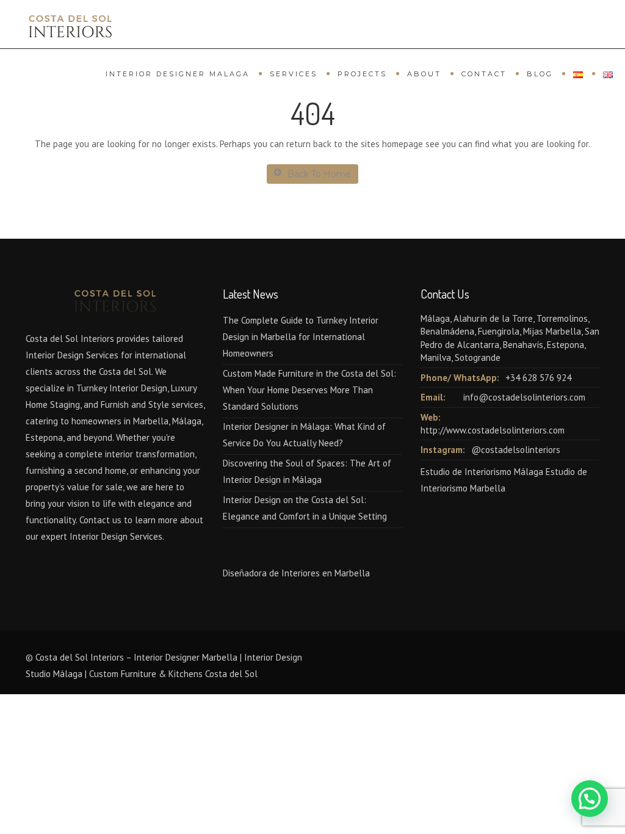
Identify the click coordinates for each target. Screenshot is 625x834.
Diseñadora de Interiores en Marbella (296, 573)
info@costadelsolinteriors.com (524, 397)
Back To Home (319, 174)
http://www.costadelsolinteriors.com (493, 430)
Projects (362, 74)
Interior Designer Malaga (178, 74)
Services (293, 74)
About (424, 74)
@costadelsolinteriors (515, 449)
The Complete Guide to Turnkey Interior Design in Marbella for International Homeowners (300, 336)
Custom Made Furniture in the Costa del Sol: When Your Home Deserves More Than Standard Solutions (309, 390)
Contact (484, 74)
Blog (540, 74)
